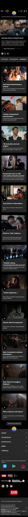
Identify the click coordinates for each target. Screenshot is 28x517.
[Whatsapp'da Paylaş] (8, 54)
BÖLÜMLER (4, 59)
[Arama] (26, 11)
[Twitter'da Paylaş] (5, 53)
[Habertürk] (3, 476)
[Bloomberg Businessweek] (18, 481)
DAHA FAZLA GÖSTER (14, 423)
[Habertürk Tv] (10, 476)
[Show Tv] (14, 13)
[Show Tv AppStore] (4, 466)
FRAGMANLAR (13, 59)
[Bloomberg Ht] (6, 481)
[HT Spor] (15, 476)
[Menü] (2, 11)
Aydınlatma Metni (6, 511)
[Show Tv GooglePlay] (14, 466)
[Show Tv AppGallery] (23, 466)
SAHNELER (23, 59)
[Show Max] (11, 486)
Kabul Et (24, 511)
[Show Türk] (7, 486)
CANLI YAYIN (7, 11)
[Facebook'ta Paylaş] (2, 53)
